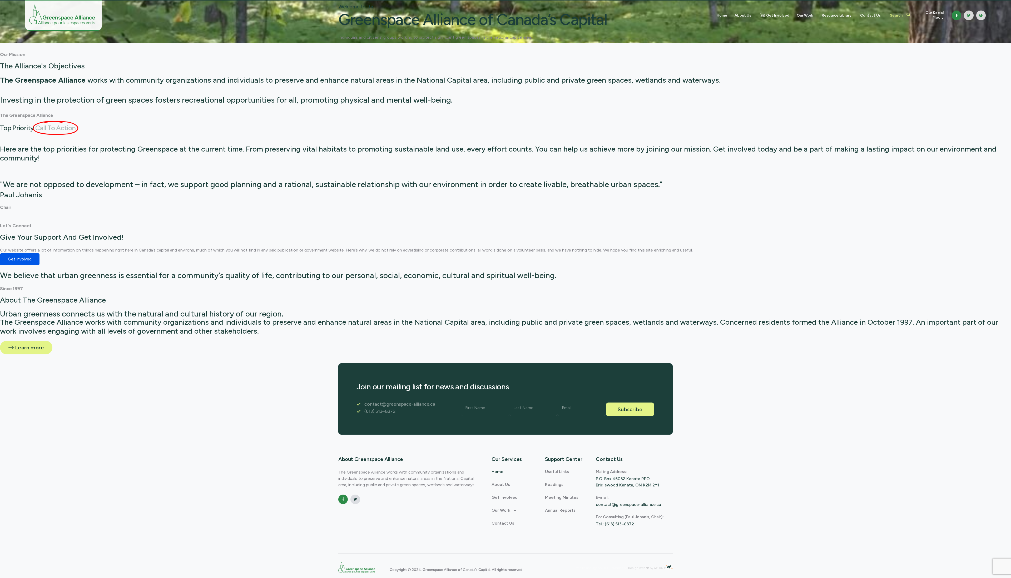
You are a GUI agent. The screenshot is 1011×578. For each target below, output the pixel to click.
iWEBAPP (660, 568)
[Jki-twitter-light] (968, 15)
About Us (501, 484)
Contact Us (503, 523)
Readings (554, 484)
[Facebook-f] (956, 15)
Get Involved (505, 497)
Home (497, 471)
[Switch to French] (981, 15)
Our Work (501, 510)
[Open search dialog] (900, 15)
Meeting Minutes (561, 497)
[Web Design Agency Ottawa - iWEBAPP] (669, 567)
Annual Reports (560, 510)
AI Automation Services (619, 568)
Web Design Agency (589, 568)
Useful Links (557, 471)
